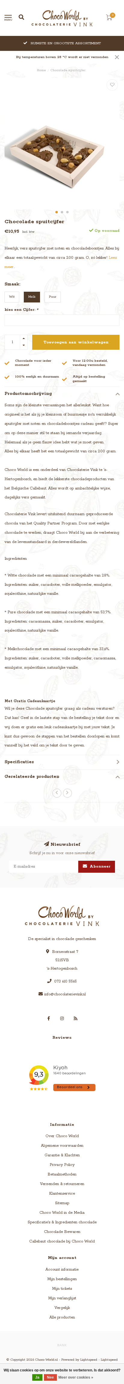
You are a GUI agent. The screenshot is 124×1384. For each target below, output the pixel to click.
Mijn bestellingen (62, 1279)
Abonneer (99, 866)
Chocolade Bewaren (62, 1232)
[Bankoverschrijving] (62, 1344)
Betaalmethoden (62, 1174)
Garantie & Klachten (62, 1155)
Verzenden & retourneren (62, 1184)
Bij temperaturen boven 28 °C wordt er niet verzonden (62, 57)
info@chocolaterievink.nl (65, 994)
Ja (37, 1377)
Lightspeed (88, 1360)
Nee (50, 1377)
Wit (12, 297)
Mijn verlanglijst (62, 1298)
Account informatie (62, 1269)
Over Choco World (62, 1136)
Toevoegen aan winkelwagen (76, 342)
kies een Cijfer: (21, 310)
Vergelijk (62, 1308)
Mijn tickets (62, 1288)
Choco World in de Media (62, 1212)
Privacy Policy (62, 1165)
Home (41, 70)
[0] (109, 18)
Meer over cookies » (75, 1377)
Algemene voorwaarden (62, 1145)
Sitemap (62, 1203)
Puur (52, 297)
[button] (56, 212)
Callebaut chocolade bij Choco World (62, 1241)
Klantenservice (62, 1193)
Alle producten (62, 1317)
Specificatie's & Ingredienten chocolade (62, 1222)
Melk (32, 297)
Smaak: (12, 284)
